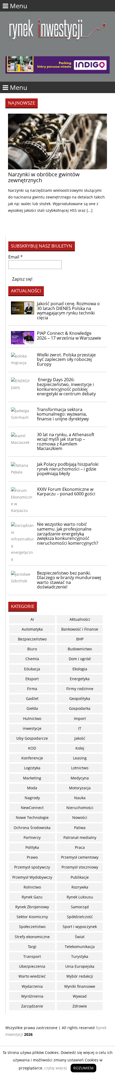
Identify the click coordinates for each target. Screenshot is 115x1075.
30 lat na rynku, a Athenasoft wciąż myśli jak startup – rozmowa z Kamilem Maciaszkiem (65, 442)
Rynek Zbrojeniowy (32, 906)
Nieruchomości (79, 807)
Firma (32, 688)
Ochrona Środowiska (32, 827)
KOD (32, 748)
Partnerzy (32, 837)
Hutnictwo (32, 718)
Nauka (80, 797)
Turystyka (79, 956)
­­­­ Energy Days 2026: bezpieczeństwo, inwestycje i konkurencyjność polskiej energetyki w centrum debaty (66, 387)
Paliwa (80, 827)
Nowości (79, 817)
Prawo (32, 857)
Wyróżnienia (32, 996)
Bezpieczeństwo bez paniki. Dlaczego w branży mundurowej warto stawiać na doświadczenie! (69, 580)
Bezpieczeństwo (32, 639)
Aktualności (80, 619)
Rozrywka (79, 887)
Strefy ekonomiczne (32, 936)
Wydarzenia (32, 986)
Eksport (32, 678)
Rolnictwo (32, 887)
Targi (32, 946)
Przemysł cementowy (79, 857)
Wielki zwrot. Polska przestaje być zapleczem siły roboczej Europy (66, 359)
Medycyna (80, 778)
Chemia (32, 658)
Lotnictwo (79, 767)
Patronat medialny (79, 837)
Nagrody (32, 797)
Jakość (79, 738)
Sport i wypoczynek (80, 926)
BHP (79, 639)
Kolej (79, 748)
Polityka (32, 847)
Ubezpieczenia (32, 966)
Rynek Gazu (32, 896)
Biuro (32, 648)
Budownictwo (80, 648)
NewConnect (32, 807)
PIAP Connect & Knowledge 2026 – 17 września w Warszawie (69, 335)
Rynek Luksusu (80, 896)
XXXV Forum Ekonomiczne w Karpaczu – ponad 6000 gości (66, 491)
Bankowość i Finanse (79, 629)
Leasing (80, 758)
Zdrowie (79, 1006)
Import (80, 718)
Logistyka (32, 767)
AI (32, 619)
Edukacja (32, 668)
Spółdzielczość (80, 916)
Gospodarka (79, 708)
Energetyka (80, 678)
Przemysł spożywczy (32, 867)
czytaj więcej (55, 1067)
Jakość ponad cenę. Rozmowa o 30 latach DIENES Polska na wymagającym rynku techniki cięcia (68, 311)
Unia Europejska (79, 966)
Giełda (32, 708)
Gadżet (32, 698)
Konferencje (32, 758)
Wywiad (80, 996)
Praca (80, 847)
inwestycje (32, 728)
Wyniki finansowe (79, 986)
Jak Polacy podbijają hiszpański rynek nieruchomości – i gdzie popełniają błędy (67, 468)
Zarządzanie (32, 1006)
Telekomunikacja (80, 946)
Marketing (32, 778)
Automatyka (32, 629)
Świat (80, 936)
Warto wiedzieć (32, 976)
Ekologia (79, 668)
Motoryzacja (80, 787)
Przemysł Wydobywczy (32, 877)
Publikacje (80, 877)
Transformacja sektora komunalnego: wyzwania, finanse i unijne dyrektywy (63, 414)
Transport (32, 956)
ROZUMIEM (83, 1067)
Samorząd (80, 906)
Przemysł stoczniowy (80, 867)
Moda (32, 787)
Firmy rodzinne (79, 688)
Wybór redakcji (79, 976)
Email (15, 257)
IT (79, 728)
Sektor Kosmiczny (32, 916)
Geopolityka (79, 698)
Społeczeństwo (32, 926)
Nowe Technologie (32, 817)
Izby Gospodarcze (32, 738)
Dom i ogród (80, 658)
